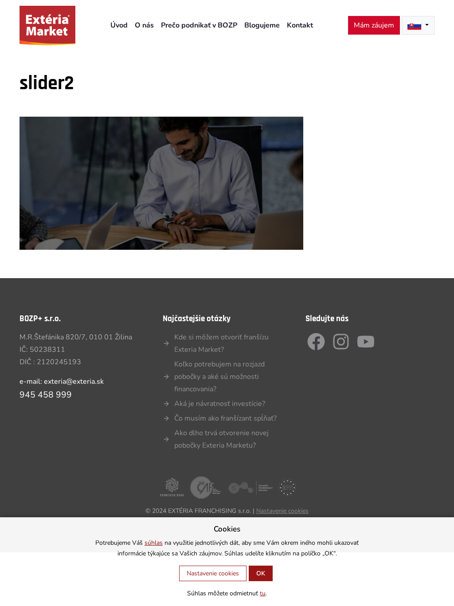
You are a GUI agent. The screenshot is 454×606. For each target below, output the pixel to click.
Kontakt (300, 25)
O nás (144, 25)
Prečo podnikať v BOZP (199, 25)
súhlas (154, 543)
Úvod (119, 25)
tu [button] (263, 593)
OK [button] (260, 573)
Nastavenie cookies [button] (282, 511)
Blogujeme (262, 25)
